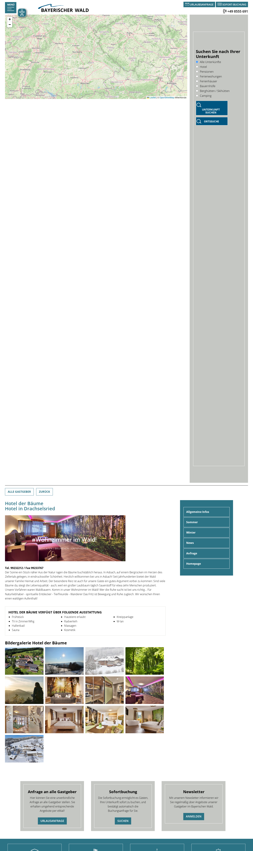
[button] (9, 19)
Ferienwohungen (211, 76)
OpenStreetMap (167, 97)
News (190, 543)
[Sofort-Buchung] (220, 4)
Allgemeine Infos (197, 512)
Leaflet (152, 97)
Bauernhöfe (207, 86)
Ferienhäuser (208, 81)
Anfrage (191, 553)
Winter (191, 532)
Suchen (123, 821)
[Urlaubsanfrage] (187, 4)
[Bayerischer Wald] (63, 11)
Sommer (192, 522)
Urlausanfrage (52, 821)
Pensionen (207, 72)
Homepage (193, 564)
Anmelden (194, 816)
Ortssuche (211, 121)
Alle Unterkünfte (210, 62)
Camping (206, 96)
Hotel (203, 67)
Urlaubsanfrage (201, 4)
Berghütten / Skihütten (215, 91)
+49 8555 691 (237, 11)
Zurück (44, 492)
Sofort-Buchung (234, 4)
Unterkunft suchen (211, 111)
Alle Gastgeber (19, 492)
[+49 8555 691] (224, 11)
